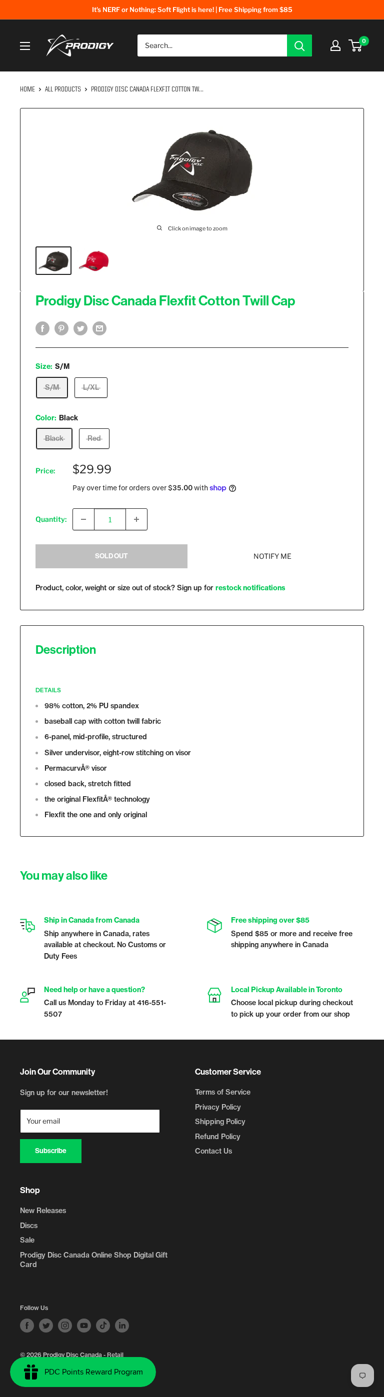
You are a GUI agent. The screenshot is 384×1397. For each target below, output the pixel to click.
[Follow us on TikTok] (103, 1326)
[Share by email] (99, 328)
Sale (27, 1240)
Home (27, 89)
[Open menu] (25, 46)
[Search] (299, 45)
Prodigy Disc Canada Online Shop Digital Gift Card (94, 1260)
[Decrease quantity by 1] (83, 519)
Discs (29, 1225)
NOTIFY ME (273, 556)
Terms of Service (222, 1092)
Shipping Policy (220, 1121)
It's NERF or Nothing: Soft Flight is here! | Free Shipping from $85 (192, 9)
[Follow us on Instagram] (65, 1326)
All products (63, 89)
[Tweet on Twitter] (81, 328)
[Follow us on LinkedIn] (122, 1326)
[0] (356, 45)
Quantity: (51, 519)
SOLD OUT (111, 556)
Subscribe (50, 1151)
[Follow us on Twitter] (46, 1326)
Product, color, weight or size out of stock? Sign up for (161, 587)
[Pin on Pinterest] (61, 328)
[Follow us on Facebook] (27, 1326)
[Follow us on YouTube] (84, 1326)
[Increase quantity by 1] (136, 519)
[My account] (335, 45)
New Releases (43, 1210)
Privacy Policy (218, 1107)
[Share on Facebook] (43, 328)
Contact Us (213, 1151)
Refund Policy (217, 1136)
